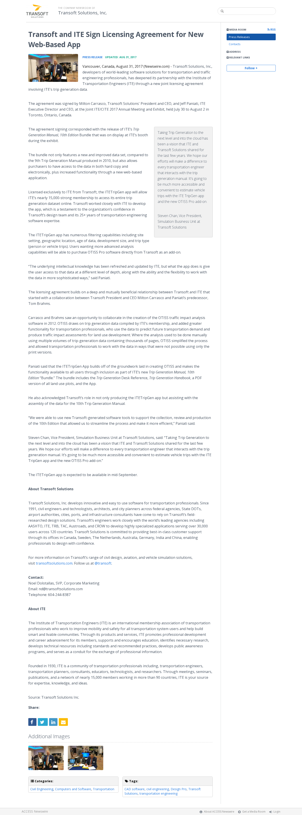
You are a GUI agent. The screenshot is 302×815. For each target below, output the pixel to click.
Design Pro (179, 789)
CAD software (134, 789)
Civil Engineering (41, 789)
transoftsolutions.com (54, 563)
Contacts (235, 44)
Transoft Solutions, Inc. (82, 13)
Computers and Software (73, 789)
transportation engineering (159, 793)
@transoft (103, 563)
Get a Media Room (254, 811)
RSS (273, 29)
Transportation (103, 789)
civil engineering (157, 789)
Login (276, 811)
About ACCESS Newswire (219, 811)
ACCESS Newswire (35, 811)
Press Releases (239, 37)
